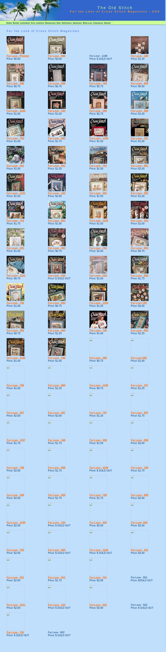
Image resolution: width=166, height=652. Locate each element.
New (59, 23)
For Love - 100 (56, 522)
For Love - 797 (98, 412)
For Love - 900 (56, 550)
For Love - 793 (98, 248)
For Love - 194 (56, 275)
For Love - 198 (56, 440)
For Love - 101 (139, 550)
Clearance (98, 23)
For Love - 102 (56, 605)
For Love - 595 (56, 330)
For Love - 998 (56, 467)
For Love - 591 (56, 165)
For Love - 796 (15, 385)
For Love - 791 (98, 165)
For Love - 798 (15, 467)
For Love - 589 (56, 83)
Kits (33, 23)
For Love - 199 (139, 467)
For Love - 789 (98, 83)
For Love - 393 (15, 248)
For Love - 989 (139, 83)
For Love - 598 (139, 440)
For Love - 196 (56, 358)
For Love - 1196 (98, 385)
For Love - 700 (15, 550)
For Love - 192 (56, 193)
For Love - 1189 (16, 110)
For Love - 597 (56, 412)
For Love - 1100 (98, 550)
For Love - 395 (15, 330)
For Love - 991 (139, 165)
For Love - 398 (98, 440)
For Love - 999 (139, 495)
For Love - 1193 (16, 275)
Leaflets (40, 23)
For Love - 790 (15, 138)
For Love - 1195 (16, 358)
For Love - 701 (98, 577)
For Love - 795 (98, 330)
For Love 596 (139, 358)
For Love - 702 (15, 632)
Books (16, 23)
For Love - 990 (56, 138)
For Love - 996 (56, 385)
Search (107, 23)
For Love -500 (139, 522)
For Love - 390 (98, 110)
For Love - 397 (15, 412)
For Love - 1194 (98, 303)
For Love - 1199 (16, 522)
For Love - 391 (15, 165)
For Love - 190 (56, 110)
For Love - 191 (139, 138)
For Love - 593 (56, 248)
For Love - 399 (15, 495)
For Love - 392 (98, 193)
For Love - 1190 (98, 138)
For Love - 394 (98, 275)
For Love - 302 (98, 605)
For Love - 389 (15, 83)
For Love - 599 (56, 495)
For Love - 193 (139, 220)
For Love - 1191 (16, 193)
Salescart (77, 23)
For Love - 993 (139, 248)
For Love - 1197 (16, 440)
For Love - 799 (98, 495)
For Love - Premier (18, 56)
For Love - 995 (139, 330)
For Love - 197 (139, 385)
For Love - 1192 (98, 220)
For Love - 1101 (16, 605)
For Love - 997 (139, 412)
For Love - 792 (15, 220)
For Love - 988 (56, 56)
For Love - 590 (139, 110)
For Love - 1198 (98, 467)
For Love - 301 (15, 577)
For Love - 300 (98, 522)
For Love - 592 (139, 193)
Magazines (50, 23)
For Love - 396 (98, 358)
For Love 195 (139, 303)
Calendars (25, 23)
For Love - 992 (56, 220)
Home (9, 23)
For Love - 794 (15, 303)
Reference (67, 23)
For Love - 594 (139, 275)
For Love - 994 (56, 303)
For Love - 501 (56, 577)
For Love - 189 (139, 56)
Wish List (87, 23)
